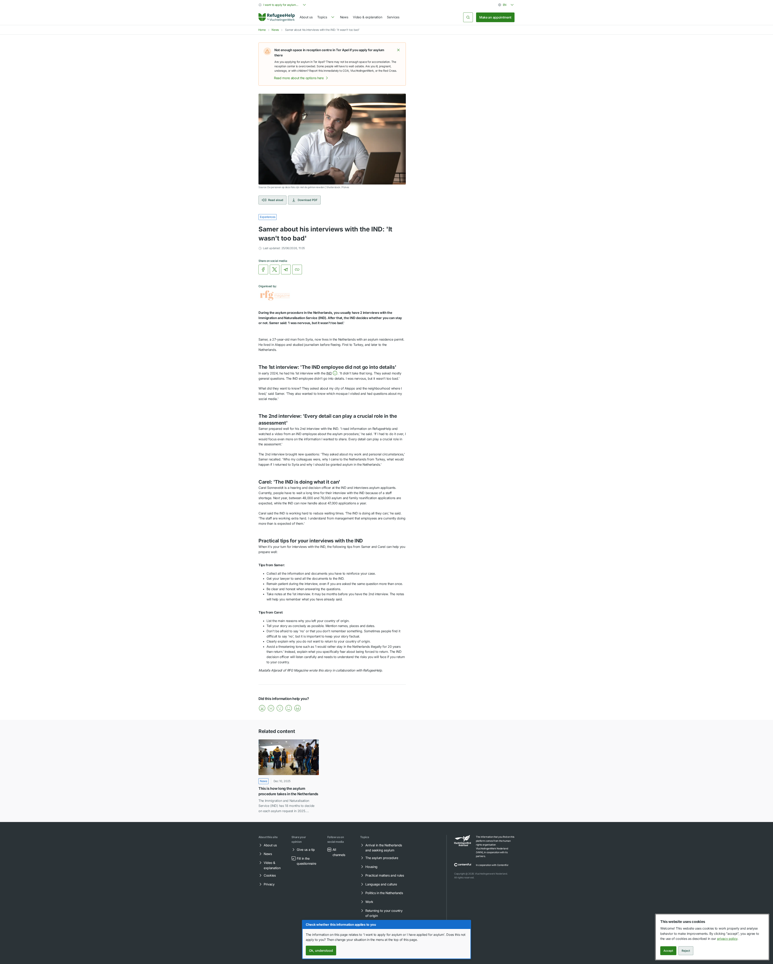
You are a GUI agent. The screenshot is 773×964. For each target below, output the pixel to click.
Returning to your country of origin (383, 913)
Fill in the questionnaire (306, 861)
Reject (686, 950)
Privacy (269, 884)
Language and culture (381, 884)
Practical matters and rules (384, 875)
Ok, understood (321, 950)
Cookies (270, 875)
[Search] (468, 17)
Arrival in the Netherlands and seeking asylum (383, 847)
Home (262, 29)
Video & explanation (367, 17)
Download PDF (307, 200)
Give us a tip (306, 850)
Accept (668, 950)
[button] (398, 50)
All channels (339, 852)
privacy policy (727, 939)
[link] (276, 17)
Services (393, 17)
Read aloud (275, 200)
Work (369, 902)
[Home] (276, 17)
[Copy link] (297, 269)
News (344, 17)
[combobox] (282, 4)
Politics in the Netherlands (384, 893)
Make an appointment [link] (495, 17)
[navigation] (326, 17)
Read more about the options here (299, 78)
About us (306, 17)
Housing (371, 867)
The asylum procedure (381, 858)
